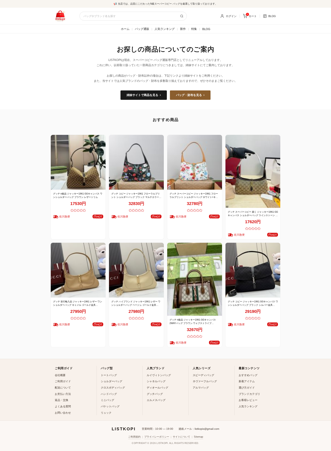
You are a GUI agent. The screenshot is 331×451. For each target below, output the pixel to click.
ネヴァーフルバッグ (205, 381)
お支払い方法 (63, 393)
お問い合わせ (63, 412)
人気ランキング (165, 28)
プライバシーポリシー (156, 436)
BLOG (206, 29)
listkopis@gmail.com (207, 428)
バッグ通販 (142, 28)
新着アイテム (247, 381)
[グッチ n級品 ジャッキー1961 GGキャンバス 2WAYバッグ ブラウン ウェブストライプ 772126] (194, 279)
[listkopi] (60, 16)
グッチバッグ (155, 393)
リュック (106, 412)
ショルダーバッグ (111, 381)
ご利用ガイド (63, 381)
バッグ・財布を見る (190, 95)
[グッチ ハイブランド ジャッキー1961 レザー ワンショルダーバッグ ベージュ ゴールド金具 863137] (136, 270)
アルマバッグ (201, 387)
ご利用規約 (134, 436)
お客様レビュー (248, 400)
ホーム (125, 28)
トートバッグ (109, 375)
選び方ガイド (247, 387)
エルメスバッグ (156, 400)
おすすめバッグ (248, 375)
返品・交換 (61, 400)
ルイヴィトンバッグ (159, 375)
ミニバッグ (107, 400)
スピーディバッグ (203, 375)
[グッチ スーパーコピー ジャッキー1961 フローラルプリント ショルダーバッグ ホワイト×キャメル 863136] (194, 162)
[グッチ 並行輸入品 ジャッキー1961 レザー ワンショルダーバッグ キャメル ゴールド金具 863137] (78, 270)
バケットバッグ (110, 406)
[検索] (182, 16)
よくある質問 (63, 406)
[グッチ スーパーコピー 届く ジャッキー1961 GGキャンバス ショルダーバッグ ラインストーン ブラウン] (252, 171)
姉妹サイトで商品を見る (144, 95)
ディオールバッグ (157, 387)
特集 (194, 28)
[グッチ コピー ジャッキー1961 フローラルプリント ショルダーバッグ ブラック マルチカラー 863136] (136, 162)
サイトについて (181, 436)
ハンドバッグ (109, 393)
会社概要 (60, 375)
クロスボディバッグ (113, 387)
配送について (63, 387)
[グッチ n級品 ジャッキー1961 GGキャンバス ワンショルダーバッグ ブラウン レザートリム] (78, 162)
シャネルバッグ (156, 381)
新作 (183, 28)
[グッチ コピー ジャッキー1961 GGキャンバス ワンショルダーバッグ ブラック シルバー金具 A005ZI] (252, 270)
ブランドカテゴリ (249, 393)
